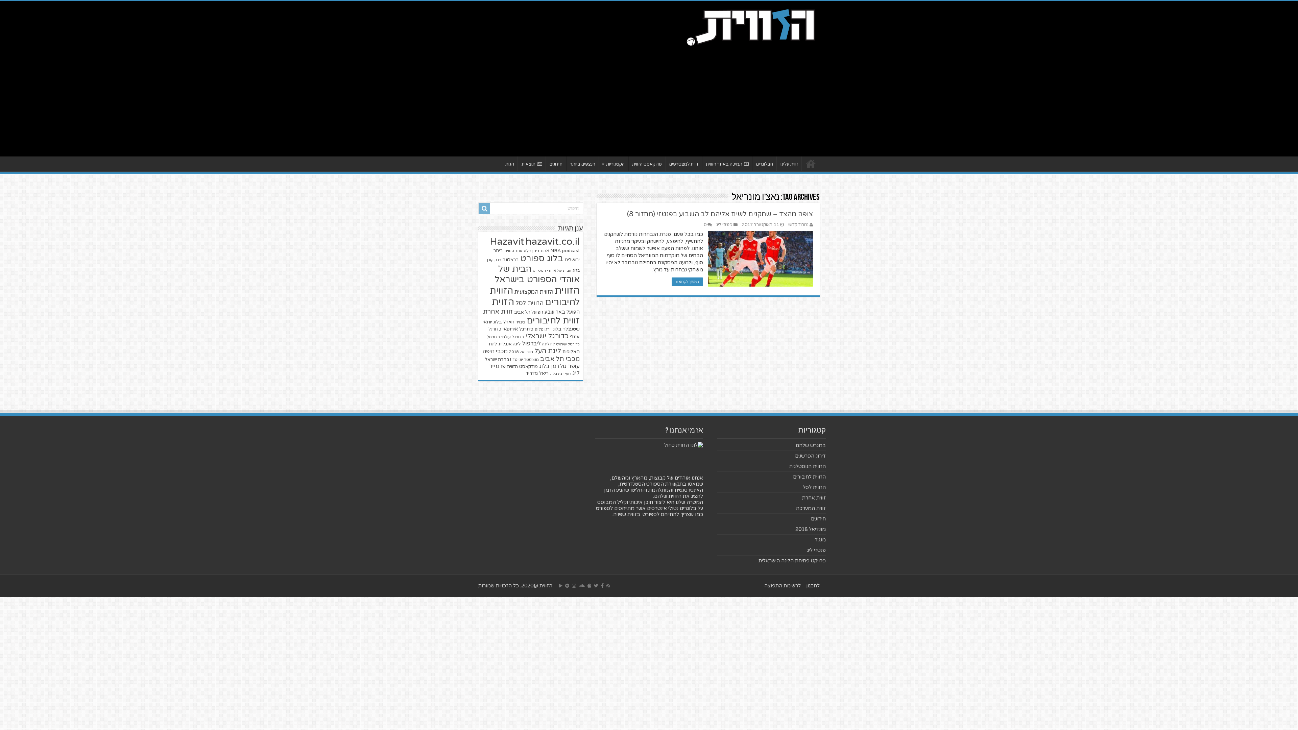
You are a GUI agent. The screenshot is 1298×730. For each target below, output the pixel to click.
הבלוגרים (764, 164)
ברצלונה (511, 260)
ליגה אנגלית (510, 344)
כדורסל (493, 337)
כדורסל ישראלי (568, 344)
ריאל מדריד (537, 373)
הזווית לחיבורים (809, 477)
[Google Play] (560, 586)
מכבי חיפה (495, 351)
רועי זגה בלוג (560, 373)
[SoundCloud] (581, 586)
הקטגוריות (615, 164)
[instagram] (574, 586)
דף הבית (811, 163)
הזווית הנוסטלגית (807, 466)
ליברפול (531, 343)
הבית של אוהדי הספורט (552, 270)
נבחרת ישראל (498, 359)
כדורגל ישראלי (547, 336)
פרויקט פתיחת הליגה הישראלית (792, 561)
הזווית (567, 290)
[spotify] (567, 586)
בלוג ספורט (541, 258)
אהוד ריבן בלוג (536, 250)
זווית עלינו (789, 164)
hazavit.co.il (553, 241)
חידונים (556, 164)
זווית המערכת (811, 508)
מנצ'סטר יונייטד (525, 360)
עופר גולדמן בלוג (559, 366)
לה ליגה (548, 344)
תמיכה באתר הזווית (724, 164)
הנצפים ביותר (582, 164)
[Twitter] (596, 586)
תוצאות (528, 164)
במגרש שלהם (811, 445)
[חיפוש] (484, 208)
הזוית (503, 302)
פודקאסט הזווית (647, 164)
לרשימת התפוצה (782, 586)
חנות (509, 164)
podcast (571, 250)
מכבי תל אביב (560, 359)
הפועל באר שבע (562, 312)
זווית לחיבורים (553, 320)
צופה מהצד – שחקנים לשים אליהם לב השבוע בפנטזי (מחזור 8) (720, 214)
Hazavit (507, 241)
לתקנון (813, 586)
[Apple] (589, 586)
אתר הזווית (513, 251)
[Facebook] (602, 586)
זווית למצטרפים (683, 164)
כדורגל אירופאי (518, 329)
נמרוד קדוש (798, 224)
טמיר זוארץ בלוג (509, 322)
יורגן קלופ (543, 329)
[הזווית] (750, 27)
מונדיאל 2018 (521, 351)
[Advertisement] (649, 99)
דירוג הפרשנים (810, 456)
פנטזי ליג (724, 224)
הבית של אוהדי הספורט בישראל (537, 274)
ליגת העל (547, 351)
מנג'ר (820, 540)
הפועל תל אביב (528, 312)
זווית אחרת (498, 311)
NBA (555, 250)
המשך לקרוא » (687, 281)
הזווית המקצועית (533, 292)
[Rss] (608, 586)
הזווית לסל (529, 303)
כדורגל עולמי (512, 337)
